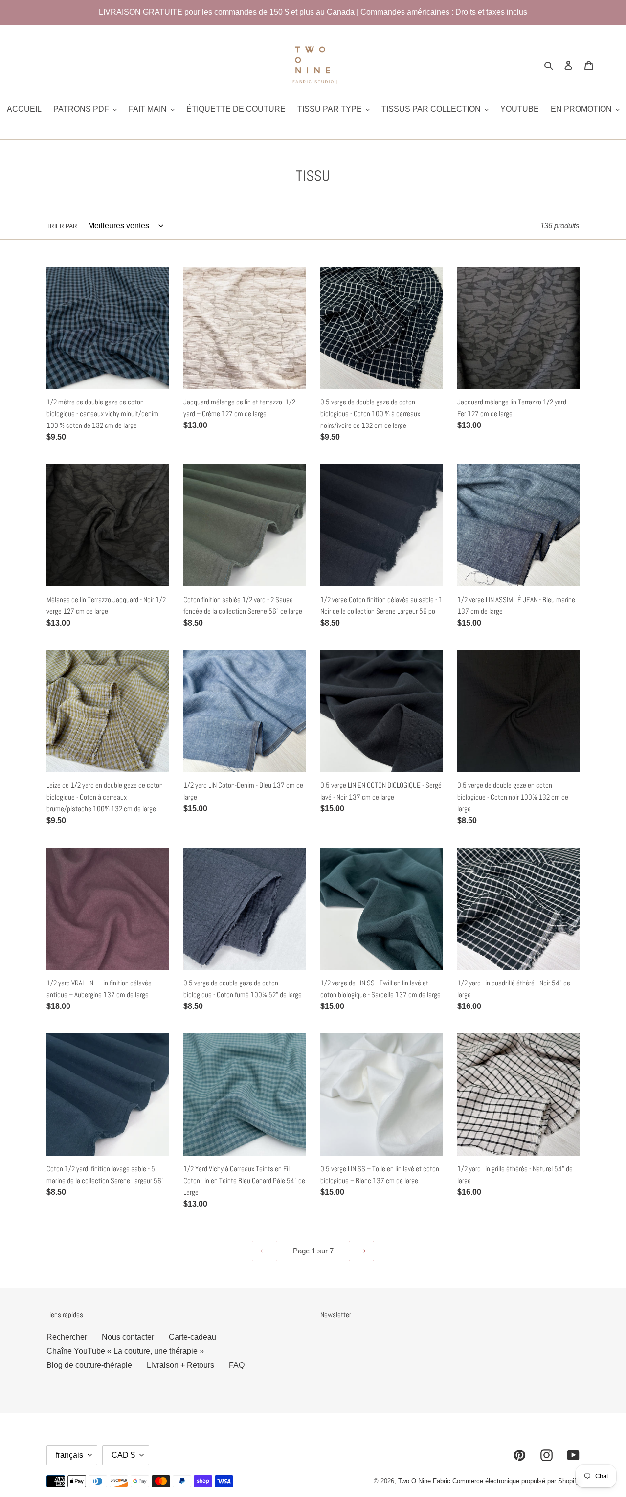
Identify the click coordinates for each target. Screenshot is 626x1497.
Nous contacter (128, 1337)
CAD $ (123, 1455)
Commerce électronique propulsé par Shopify (516, 1481)
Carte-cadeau (192, 1337)
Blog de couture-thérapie (89, 1365)
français (69, 1455)
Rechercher (66, 1337)
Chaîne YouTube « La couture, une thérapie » (125, 1351)
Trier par (61, 226)
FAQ (237, 1365)
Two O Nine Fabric (424, 1481)
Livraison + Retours (180, 1365)
